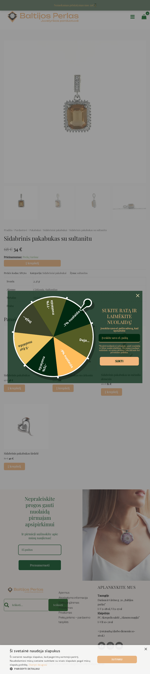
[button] (51, 669)
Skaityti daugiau (38, 664)
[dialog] (75, 659)
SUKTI (119, 361)
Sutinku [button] (117, 659)
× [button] (145, 649)
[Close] (137, 295)
